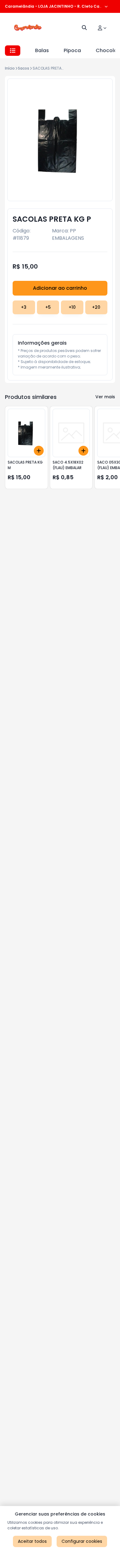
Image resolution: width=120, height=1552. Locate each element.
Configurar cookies (82, 1541)
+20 (96, 307)
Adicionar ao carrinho (60, 288)
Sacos (23, 68)
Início (10, 68)
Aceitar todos (32, 1541)
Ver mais (105, 397)
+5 (48, 307)
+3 (23, 307)
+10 (72, 307)
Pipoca (72, 50)
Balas (42, 50)
